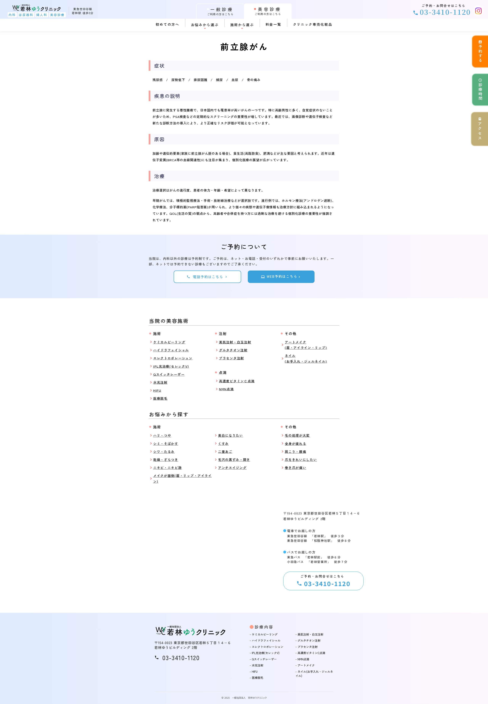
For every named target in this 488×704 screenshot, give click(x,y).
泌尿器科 (26, 14)
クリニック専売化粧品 (312, 24)
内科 (12, 14)
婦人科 (41, 14)
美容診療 (57, 14)
